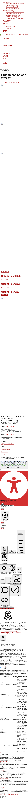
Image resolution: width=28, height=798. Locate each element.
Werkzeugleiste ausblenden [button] (7, 505)
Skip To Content (4, 606)
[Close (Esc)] (0, 796)
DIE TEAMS (7, 20)
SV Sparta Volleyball (12, 8)
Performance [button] (3, 761)
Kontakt (5, 31)
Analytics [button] (2, 770)
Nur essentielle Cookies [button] (6, 633)
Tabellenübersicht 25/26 (13, 13)
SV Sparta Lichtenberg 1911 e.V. (11, 82)
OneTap (11, 502)
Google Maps (10, 426)
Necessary (5, 667)
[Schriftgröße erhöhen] (2, 504)
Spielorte (6, 21)
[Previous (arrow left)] (0, 797)
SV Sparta (6, 2)
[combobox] (14, 465)
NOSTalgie (9, 28)
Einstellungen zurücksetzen (7, 608)
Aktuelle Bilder (10, 26)
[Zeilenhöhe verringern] (2, 528)
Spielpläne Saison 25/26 (13, 15)
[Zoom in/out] (5, 796)
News (5, 30)
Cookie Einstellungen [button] (6, 632)
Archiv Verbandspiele (12, 17)
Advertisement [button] (4, 778)
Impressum (4, 454)
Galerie (5, 25)
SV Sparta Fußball (12, 7)
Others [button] (2, 787)
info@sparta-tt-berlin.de (7, 444)
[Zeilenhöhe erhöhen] (2, 522)
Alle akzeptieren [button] (16, 632)
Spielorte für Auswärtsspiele (14, 18)
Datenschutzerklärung (11, 631)
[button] (0, 470)
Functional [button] (3, 753)
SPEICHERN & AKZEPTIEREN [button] (9, 794)
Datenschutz (4, 452)
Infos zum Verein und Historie (15, 3)
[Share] (2, 796)
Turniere (5, 23)
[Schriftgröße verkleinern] (2, 509)
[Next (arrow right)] (2, 797)
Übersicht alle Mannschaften (15, 12)
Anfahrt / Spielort (5, 449)
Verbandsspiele (8, 10)
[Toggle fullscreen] (3, 796)
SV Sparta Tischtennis (13, 5)
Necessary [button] (3, 666)
